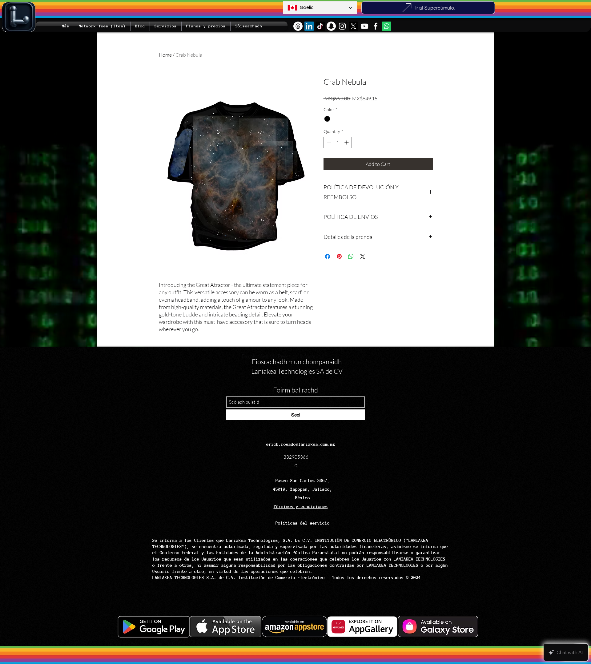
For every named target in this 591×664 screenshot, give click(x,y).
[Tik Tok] (320, 26)
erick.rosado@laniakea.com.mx (300, 444)
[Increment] (347, 142)
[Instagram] (342, 26)
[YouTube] (364, 26)
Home (165, 55)
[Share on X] (362, 256)
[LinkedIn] (309, 26)
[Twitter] (353, 26)
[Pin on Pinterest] (339, 256)
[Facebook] (375, 26)
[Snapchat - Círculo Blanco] (331, 26)
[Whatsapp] (386, 26)
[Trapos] (298, 26)
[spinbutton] (337, 142)
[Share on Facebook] (327, 256)
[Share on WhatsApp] (351, 256)
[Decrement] (328, 142)
